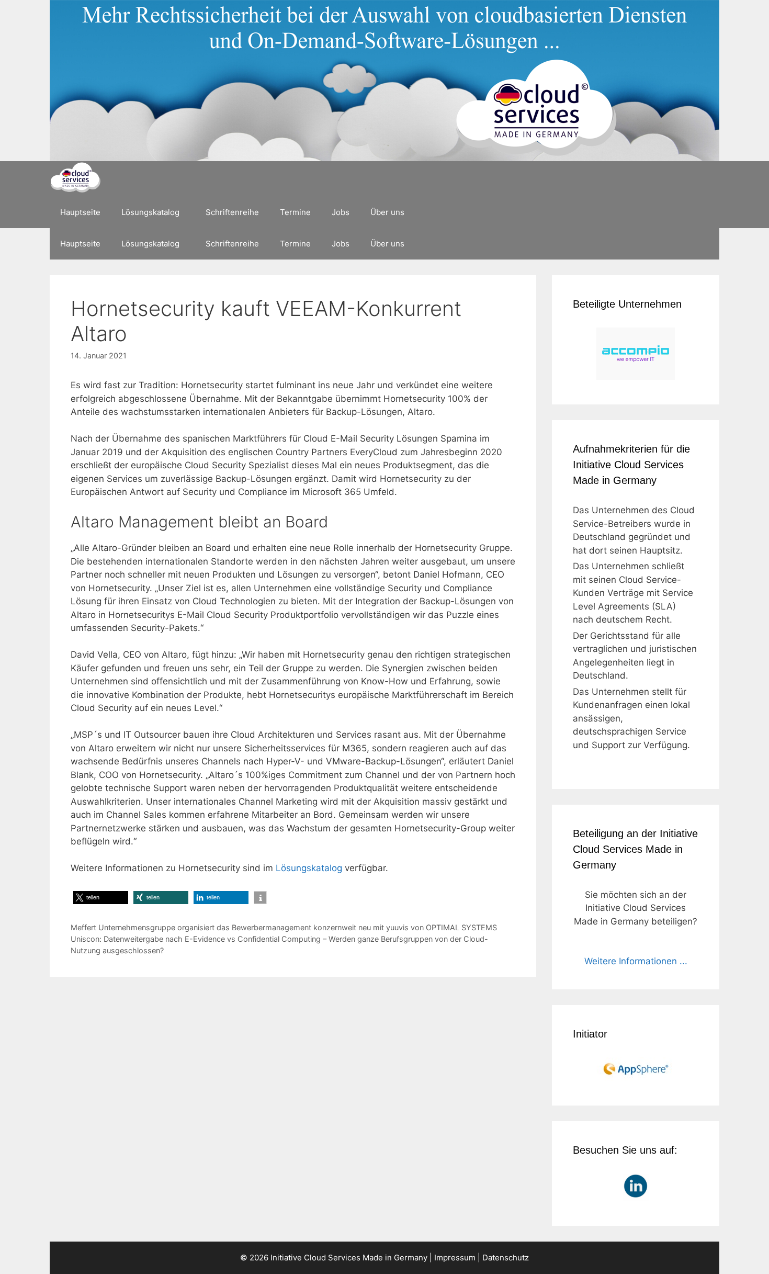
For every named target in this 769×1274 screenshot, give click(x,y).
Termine (295, 212)
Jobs (340, 212)
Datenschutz (505, 1257)
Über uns (387, 212)
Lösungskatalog (150, 212)
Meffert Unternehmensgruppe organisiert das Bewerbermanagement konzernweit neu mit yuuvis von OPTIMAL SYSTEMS (284, 927)
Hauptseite (80, 212)
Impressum (455, 1257)
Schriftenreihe (232, 212)
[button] (100, 897)
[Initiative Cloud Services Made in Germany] (75, 178)
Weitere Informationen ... (635, 961)
